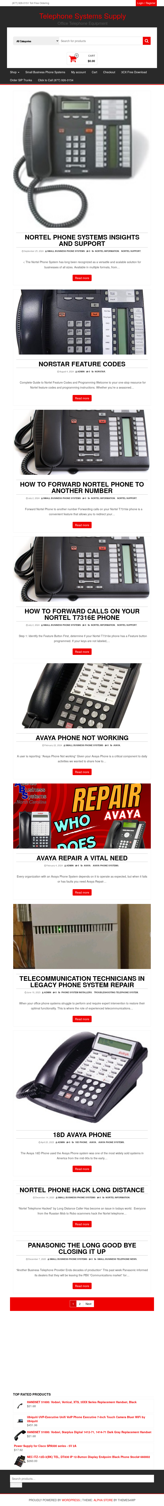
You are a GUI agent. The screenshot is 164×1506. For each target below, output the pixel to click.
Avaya (116, 745)
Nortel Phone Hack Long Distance (82, 1189)
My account (78, 72)
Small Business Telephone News (117, 1259)
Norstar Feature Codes (82, 363)
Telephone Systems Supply (82, 15)
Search (16, 1485)
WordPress (71, 1500)
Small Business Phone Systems (45, 72)
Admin (81, 371)
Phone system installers (76, 992)
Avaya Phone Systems (105, 865)
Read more (82, 278)
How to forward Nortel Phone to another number (82, 487)
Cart (94, 72)
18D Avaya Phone (82, 1134)
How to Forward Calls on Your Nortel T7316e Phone (82, 614)
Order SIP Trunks (21, 80)
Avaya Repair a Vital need (82, 857)
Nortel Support (131, 251)
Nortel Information (107, 251)
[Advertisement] (83, 1356)
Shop (13, 72)
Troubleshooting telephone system (116, 992)
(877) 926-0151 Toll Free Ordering (30, 3)
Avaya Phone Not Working (82, 737)
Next (88, 1304)
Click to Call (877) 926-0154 (55, 80)
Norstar (100, 371)
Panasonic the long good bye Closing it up (82, 1248)
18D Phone (81, 1142)
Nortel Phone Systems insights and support (82, 240)
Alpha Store (103, 1500)
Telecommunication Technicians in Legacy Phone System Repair (82, 981)
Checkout (109, 72)
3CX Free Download (134, 72)
